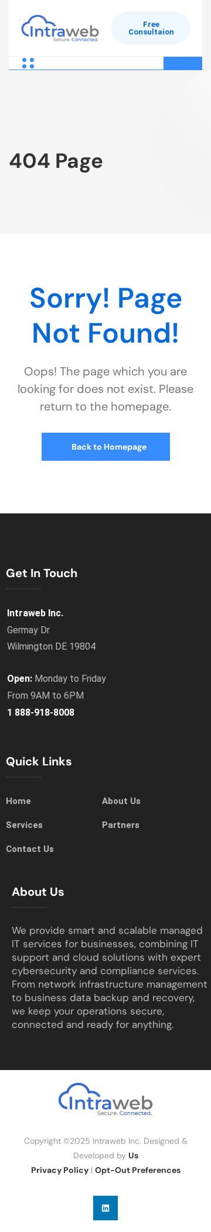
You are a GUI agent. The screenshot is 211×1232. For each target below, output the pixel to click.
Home (18, 801)
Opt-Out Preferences (138, 1170)
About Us (121, 801)
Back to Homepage (108, 446)
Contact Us (30, 849)
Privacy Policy (60, 1170)
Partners (120, 825)
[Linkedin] (105, 1208)
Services (24, 825)
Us (133, 1155)
